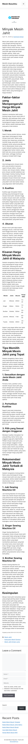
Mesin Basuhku (9, 4)
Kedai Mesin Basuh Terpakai (11, 722)
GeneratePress (14, 741)
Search (4, 705)
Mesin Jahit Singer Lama (12, 642)
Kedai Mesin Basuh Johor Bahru (12, 724)
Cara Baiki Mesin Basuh (9, 730)
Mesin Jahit (8, 637)
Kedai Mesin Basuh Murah (10, 727)
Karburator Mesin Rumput (12, 639)
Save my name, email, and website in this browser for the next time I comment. (13, 688)
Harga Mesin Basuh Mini (10, 732)
